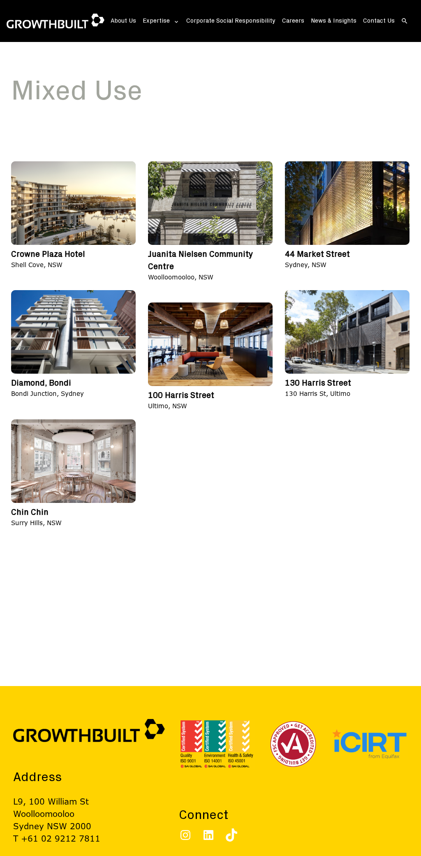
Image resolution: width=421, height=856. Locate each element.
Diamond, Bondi (41, 383)
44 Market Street (317, 254)
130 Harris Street (318, 383)
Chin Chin (30, 512)
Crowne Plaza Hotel (48, 254)
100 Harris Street (181, 395)
